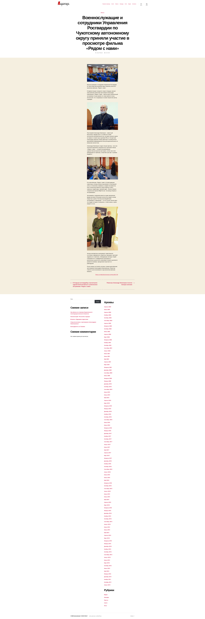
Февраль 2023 (108, 326)
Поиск (71, 299)
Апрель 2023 (107, 323)
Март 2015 (107, 505)
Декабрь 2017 (108, 433)
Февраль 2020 (108, 378)
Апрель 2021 (107, 362)
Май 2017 (106, 450)
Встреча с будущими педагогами (79, 319)
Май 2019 (106, 397)
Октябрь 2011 (108, 582)
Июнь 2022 (107, 331)
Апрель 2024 (107, 312)
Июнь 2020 (107, 375)
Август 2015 (107, 491)
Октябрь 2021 (108, 345)
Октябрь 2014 (108, 519)
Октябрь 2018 (108, 417)
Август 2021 (107, 351)
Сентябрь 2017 (108, 441)
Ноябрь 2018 (107, 414)
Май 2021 (106, 359)
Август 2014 (107, 524)
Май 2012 (106, 571)
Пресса (116, 3)
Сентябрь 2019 (108, 389)
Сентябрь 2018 (108, 419)
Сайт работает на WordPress (95, 616)
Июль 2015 (107, 494)
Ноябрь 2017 (107, 436)
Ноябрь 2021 (107, 342)
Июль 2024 (107, 309)
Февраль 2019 (108, 406)
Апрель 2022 (107, 334)
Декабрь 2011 (108, 576)
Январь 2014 (107, 543)
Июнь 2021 (107, 356)
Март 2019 (107, 403)
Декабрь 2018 (108, 411)
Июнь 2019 (107, 395)
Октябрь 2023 (108, 318)
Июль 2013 (107, 560)
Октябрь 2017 (108, 439)
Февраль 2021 (108, 367)
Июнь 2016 (107, 477)
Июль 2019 (107, 392)
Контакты (134, 3)
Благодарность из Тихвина (77, 326)
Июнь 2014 (107, 530)
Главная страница (106, 3)
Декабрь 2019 (108, 384)
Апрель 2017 (107, 452)
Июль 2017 (107, 447)
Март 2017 (107, 455)
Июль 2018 (107, 422)
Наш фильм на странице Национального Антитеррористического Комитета (81, 313)
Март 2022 (107, 337)
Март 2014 (107, 538)
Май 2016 (106, 480)
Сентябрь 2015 (108, 488)
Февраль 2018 (108, 428)
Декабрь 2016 (108, 461)
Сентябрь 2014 (108, 521)
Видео (129, 3)
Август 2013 (107, 557)
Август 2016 (107, 472)
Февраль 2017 (108, 458)
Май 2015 (106, 499)
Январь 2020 (107, 381)
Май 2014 (106, 532)
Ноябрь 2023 (107, 315)
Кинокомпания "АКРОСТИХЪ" (81, 616)
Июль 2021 (107, 353)
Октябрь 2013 (108, 552)
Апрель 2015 (107, 502)
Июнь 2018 (107, 425)
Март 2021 (107, 364)
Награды (121, 3)
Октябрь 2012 (108, 565)
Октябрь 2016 (108, 466)
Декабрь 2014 (108, 513)
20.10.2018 (108, 52)
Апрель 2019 (107, 400)
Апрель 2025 (107, 307)
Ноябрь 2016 (107, 463)
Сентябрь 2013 (108, 554)
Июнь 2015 (107, 497)
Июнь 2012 (107, 568)
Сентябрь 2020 (108, 373)
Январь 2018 (107, 430)
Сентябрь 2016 (108, 469)
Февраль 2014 (108, 541)
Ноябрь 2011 (107, 579)
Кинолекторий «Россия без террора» (80, 316)
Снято (112, 3)
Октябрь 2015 (108, 485)
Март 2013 (107, 563)
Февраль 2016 (108, 483)
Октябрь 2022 (108, 329)
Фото (126, 3)
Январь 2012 (107, 574)
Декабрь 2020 (108, 370)
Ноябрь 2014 (107, 516)
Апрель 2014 (107, 535)
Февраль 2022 (108, 340)
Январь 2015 (107, 510)
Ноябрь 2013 (107, 549)
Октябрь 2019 (108, 386)
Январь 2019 (107, 408)
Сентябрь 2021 (108, 348)
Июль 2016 (107, 474)
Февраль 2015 (108, 508)
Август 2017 (107, 444)
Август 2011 (107, 585)
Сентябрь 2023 (108, 320)
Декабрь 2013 (108, 546)
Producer (101, 52)
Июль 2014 (107, 527)
